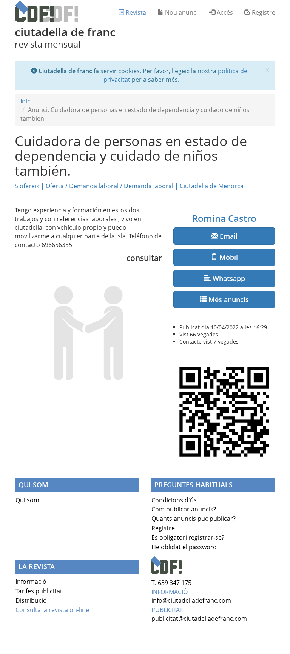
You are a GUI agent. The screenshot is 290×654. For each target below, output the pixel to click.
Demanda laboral (148, 186)
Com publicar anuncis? (183, 509)
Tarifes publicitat (38, 591)
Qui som (27, 500)
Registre (262, 12)
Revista (135, 12)
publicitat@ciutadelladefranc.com (199, 618)
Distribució (31, 600)
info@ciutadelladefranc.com (191, 600)
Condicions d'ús (174, 500)
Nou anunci (181, 12)
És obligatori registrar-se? (187, 537)
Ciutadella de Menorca (212, 186)
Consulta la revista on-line (52, 610)
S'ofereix (27, 186)
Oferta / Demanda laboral (82, 186)
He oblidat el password (184, 547)
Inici (26, 101)
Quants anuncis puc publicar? (193, 518)
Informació (30, 581)
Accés (224, 12)
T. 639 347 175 (171, 583)
